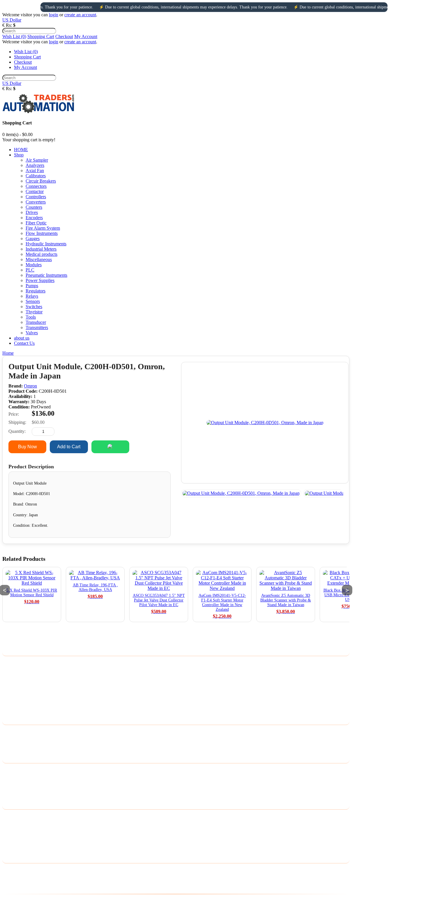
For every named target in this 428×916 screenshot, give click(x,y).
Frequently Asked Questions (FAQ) (35, 708)
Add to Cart (68, 446)
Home (8, 353)
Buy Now (27, 446)
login (53, 14)
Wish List (11, 831)
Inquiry (151, 446)
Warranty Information (22, 700)
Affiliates (10, 785)
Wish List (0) (14, 36)
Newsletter (12, 839)
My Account (85, 36)
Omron (30, 385)
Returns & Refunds (20, 693)
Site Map (10, 746)
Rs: (9, 25)
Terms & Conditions (21, 685)
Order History (15, 824)
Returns (9, 739)
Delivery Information (21, 662)
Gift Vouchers (15, 777)
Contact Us (12, 731)
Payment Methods (19, 678)
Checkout (64, 36)
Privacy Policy (15, 670)
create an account (80, 14)
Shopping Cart (40, 36)
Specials (9, 792)
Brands (8, 770)
